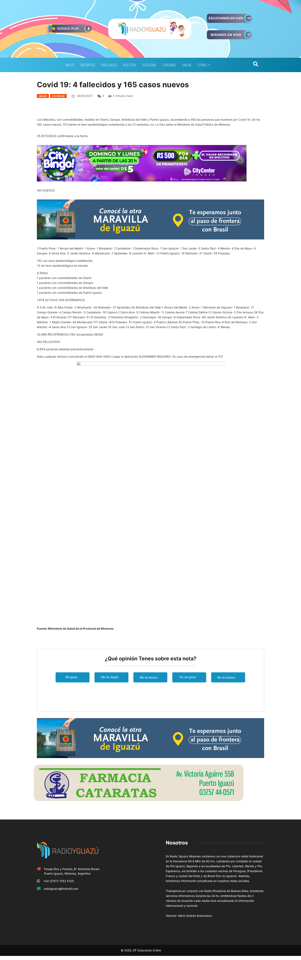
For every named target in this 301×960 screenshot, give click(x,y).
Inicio (69, 65)
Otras (202, 65)
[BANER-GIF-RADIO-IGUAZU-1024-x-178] (142, 163)
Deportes (87, 65)
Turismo (169, 65)
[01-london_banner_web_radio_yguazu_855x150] (150, 219)
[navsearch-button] (255, 65)
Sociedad (149, 65)
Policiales (109, 65)
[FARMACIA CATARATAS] (138, 782)
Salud (186, 65)
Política (129, 65)
